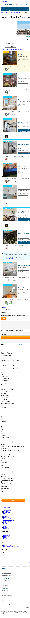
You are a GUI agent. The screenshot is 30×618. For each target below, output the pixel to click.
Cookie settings (5, 585)
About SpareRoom (5, 570)
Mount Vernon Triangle (8, 520)
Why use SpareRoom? (6, 573)
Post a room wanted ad (6, 592)
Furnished (4, 405)
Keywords (3, 494)
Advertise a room (5, 590)
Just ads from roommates (7, 480)
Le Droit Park (6, 516)
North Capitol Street (7, 521)
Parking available (6, 465)
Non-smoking (5, 460)
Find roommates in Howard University (11, 546)
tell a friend (13, 552)
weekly (4, 352)
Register (22, 4)
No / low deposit (6, 491)
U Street (5, 527)
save (3, 318)
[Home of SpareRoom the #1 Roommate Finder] (7, 4)
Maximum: (4, 368)
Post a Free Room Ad (8, 545)
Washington (6, 528)
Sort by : (3, 46)
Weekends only (5, 378)
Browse (9, 9)
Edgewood (5, 513)
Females (4, 418)
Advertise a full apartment (7, 595)
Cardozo (5, 508)
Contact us (4, 600)
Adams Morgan (6, 507)
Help (27, 9)
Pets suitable (5, 462)
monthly (10, 352)
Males (3, 419)
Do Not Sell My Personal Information (8, 616)
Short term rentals (6, 380)
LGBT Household (6, 446)
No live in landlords (6, 483)
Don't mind (4, 476)
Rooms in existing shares (7, 385)
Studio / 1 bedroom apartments (6, 387)
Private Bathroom (6, 401)
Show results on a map (6, 49)
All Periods (4, 373)
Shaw (4, 525)
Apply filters (13, 500)
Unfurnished (5, 407)
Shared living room (6, 464)
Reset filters (21, 344)
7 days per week (6, 374)
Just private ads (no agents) (8, 478)
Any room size (5, 395)
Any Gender (5, 432)
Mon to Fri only (5, 376)
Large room (5, 397)
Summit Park (6, 526)
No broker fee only (6, 355)
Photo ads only (5, 488)
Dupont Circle (6, 512)
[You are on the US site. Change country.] (16, 4)
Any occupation (5, 426)
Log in (26, 4)
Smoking (4, 458)
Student (4, 429)
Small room (4, 399)
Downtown (5, 511)
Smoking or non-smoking (8, 456)
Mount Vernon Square (8, 518)
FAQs (3, 602)
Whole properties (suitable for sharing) (8, 390)
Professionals (5, 427)
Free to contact (5, 490)
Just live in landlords (6, 482)
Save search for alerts (17, 49)
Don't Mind (4, 416)
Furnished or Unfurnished (8, 403)
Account (21, 9)
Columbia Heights (7, 510)
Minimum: (4, 365)
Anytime (4, 360)
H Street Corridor (7, 515)
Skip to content (4, 1)
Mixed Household (6, 437)
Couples (4, 421)
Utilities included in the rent (8, 353)
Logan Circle (6, 517)
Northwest (5, 522)
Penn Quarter (6, 523)
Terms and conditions (6, 580)
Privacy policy (5, 582)
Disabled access (5, 467)
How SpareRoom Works (7, 575)
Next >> (5, 307)
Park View (5, 538)
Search (3, 9)
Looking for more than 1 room (9, 411)
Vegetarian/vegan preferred (19, 446)
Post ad (15, 9)
